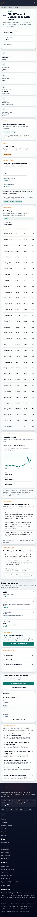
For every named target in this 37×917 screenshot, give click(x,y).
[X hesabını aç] (3, 809)
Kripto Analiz (5, 849)
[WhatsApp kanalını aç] (30, 809)
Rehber (3, 835)
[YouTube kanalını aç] (21, 809)
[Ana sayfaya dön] (9, 3)
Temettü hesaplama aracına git (13, 201)
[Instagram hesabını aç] (12, 809)
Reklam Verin (5, 866)
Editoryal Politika (6, 879)
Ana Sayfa (3, 7)
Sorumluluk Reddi (6, 875)
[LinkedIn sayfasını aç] (7, 809)
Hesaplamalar (5, 852)
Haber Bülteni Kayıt (14, 909)
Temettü (11, 7)
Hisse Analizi (5, 843)
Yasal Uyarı (4, 872)
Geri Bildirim (5, 858)
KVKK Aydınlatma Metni (17, 903)
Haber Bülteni (5, 855)
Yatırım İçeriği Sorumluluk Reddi (11, 882)
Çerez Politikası (30, 903)
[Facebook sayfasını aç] (16, 809)
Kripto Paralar (5, 832)
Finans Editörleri (6, 885)
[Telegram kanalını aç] (25, 809)
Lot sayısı (5, 170)
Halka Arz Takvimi (6, 826)
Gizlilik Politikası (5, 903)
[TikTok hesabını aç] (3, 814)
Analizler (4, 846)
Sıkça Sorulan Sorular (8, 869)
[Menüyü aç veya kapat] (34, 3)
